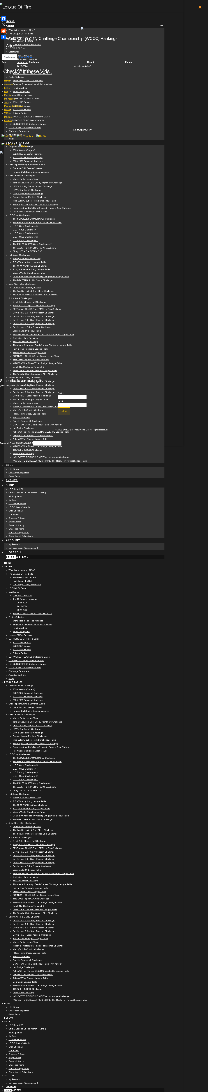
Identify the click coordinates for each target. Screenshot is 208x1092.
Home (7, 81)
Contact (8, 120)
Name (61, 393)
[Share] (4, 37)
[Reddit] (4, 31)
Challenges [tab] (9, 57)
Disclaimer (9, 117)
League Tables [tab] (26, 57)
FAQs (7, 88)
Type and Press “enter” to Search (16, 443)
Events (7, 95)
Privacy (7, 109)
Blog (6, 91)
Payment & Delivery (13, 106)
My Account (9, 99)
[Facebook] (4, 19)
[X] (4, 25)
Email (60, 401)
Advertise (8, 84)
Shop (6, 102)
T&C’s (7, 113)
